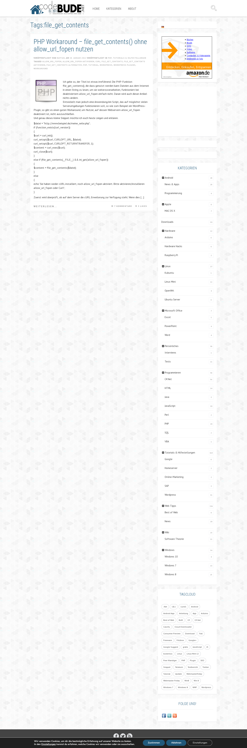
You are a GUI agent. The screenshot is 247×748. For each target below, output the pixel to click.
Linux (168, 266)
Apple (168, 204)
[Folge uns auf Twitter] (169, 715)
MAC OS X (170, 210)
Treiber (205, 667)
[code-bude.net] (57, 7)
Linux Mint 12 (193, 653)
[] (123, 736)
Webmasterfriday (194, 674)
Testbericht (193, 667)
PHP (110, 58)
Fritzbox (180, 640)
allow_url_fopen (51, 61)
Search (214, 8)
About (132, 8)
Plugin (193, 660)
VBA (167, 441)
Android (169, 177)
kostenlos (167, 653)
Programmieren (173, 372)
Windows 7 (170, 565)
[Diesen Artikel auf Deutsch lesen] (162, 27)
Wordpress (106, 65)
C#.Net (168, 379)
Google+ (192, 640)
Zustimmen (154, 742)
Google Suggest (170, 647)
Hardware (170, 230)
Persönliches (171, 346)
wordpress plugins (124, 65)
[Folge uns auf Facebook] (164, 715)
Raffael (61, 58)
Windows (169, 550)
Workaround (41, 68)
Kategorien (113, 8)
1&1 (174, 606)
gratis (185, 647)
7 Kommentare (123, 206)
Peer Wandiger (170, 660)
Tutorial (93, 65)
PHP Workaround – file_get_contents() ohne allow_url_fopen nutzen (90, 45)
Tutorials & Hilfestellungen (129, 58)
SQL (167, 432)
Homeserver (171, 468)
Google (168, 459)
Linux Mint (170, 281)
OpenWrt (169, 290)
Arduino (169, 237)
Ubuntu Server (172, 299)
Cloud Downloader (183, 627)
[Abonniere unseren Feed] (174, 715)
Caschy (166, 627)
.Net (165, 606)
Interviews (170, 352)
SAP (167, 485)
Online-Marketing (174, 477)
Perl (167, 414)
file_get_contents (112, 61)
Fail (201, 633)
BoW (181, 620)
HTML (168, 388)
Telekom (179, 667)
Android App (168, 613)
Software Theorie (174, 539)
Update (178, 674)
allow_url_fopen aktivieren (78, 61)
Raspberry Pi (171, 255)
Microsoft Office (173, 310)
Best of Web (171, 512)
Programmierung (173, 193)
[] (129, 736)
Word (167, 335)
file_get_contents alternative (64, 65)
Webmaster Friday (171, 680)
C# (189, 620)
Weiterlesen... (45, 206)
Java (167, 397)
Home (96, 8)
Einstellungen (48, 744)
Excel (168, 317)
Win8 (186, 680)
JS (207, 647)
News (168, 521)
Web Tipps (170, 505)
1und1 (183, 606)
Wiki (167, 532)
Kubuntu (169, 272)
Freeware (167, 640)
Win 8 (196, 680)
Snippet (166, 667)
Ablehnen (176, 742)
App (194, 613)
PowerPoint (171, 326)
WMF (195, 687)
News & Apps (172, 184)
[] (116, 736)
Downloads (167, 221)
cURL (97, 61)
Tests (168, 361)
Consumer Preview (171, 633)
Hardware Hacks (173, 246)
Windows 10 (171, 556)
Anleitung (183, 613)
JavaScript (170, 405)
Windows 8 (170, 574)
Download (190, 633)
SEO (202, 660)
